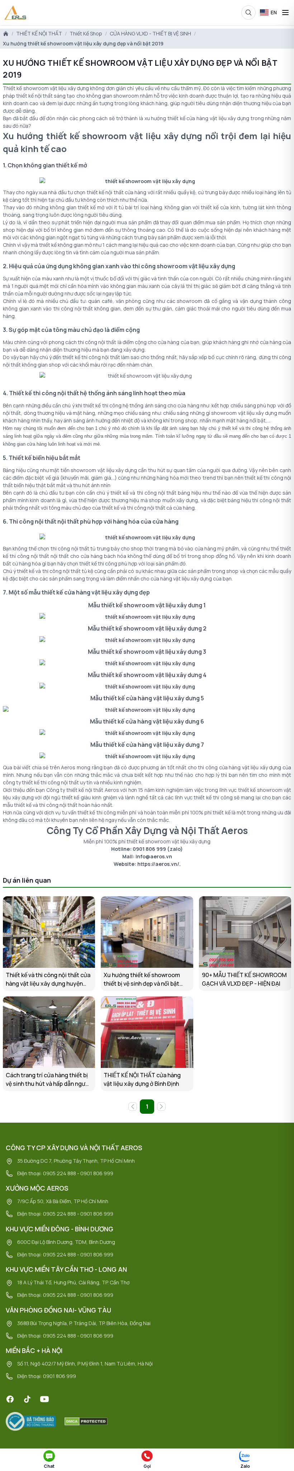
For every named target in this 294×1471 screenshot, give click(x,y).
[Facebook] (10, 1399)
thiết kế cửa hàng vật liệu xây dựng (208, 118)
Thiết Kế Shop (86, 33)
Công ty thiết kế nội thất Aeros (82, 789)
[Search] (248, 12)
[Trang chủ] (6, 33)
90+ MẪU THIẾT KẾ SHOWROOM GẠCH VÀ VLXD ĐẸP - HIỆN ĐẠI (244, 979)
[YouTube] (44, 1399)
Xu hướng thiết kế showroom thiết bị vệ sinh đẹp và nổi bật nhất (142, 979)
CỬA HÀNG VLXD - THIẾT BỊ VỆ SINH (150, 33)
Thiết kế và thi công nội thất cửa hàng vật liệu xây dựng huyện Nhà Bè (48, 979)
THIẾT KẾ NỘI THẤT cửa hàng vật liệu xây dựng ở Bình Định (142, 1079)
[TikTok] (27, 1399)
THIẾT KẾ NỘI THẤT (39, 33)
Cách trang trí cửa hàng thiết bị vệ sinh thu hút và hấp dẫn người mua (48, 1079)
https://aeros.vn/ (158, 863)
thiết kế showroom (86, 136)
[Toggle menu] (285, 12)
